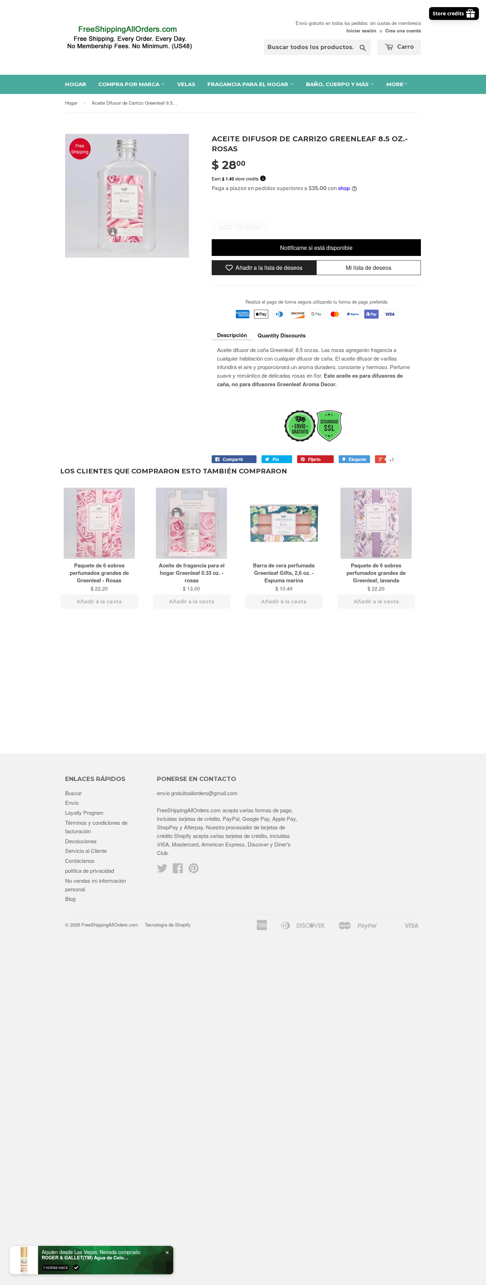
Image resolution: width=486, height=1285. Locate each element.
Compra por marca (129, 84)
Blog (70, 898)
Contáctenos (80, 860)
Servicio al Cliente (86, 850)
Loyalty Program (84, 812)
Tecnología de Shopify (168, 924)
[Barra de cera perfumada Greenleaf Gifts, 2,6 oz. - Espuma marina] (284, 523)
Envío (72, 802)
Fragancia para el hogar (248, 84)
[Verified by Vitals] (76, 1267)
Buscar (73, 793)
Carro (404, 46)
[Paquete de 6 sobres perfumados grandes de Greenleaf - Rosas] (99, 523)
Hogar (75, 84)
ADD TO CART (240, 227)
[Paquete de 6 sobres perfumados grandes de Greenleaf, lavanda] (376, 523)
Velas (186, 84)
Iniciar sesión (361, 30)
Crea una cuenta (403, 30)
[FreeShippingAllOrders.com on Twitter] (162, 870)
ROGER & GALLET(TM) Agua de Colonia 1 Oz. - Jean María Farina (86, 1257)
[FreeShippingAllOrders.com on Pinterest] (193, 870)
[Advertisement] (243, 682)
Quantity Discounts (282, 335)
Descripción (232, 335)
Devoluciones (81, 841)
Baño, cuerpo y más (338, 84)
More (394, 84)
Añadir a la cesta (99, 601)
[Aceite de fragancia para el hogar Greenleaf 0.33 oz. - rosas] (192, 523)
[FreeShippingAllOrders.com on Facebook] (178, 870)
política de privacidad (89, 870)
